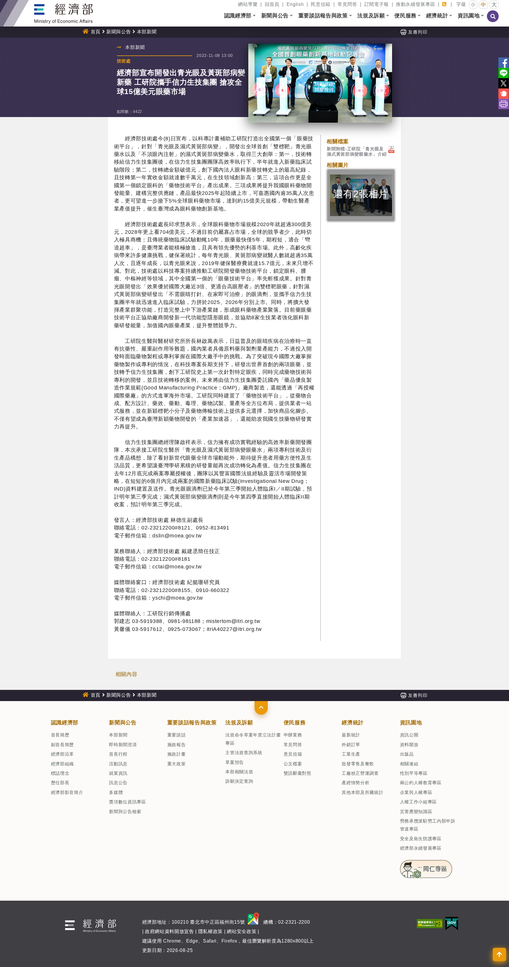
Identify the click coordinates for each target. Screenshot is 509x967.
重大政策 (176, 763)
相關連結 (409, 763)
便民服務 (295, 723)
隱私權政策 (210, 931)
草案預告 (234, 762)
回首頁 (272, 4)
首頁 (95, 31)
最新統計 (351, 734)
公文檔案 (293, 763)
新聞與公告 (118, 31)
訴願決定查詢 (239, 781)
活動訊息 (118, 763)
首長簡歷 (60, 734)
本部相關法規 (239, 771)
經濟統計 (353, 723)
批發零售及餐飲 (358, 763)
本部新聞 (118, 734)
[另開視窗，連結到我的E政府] (451, 923)
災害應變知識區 (416, 811)
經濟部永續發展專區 (421, 848)
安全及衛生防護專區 (421, 838)
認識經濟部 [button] (238, 16)
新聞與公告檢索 (125, 811)
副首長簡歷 (62, 744)
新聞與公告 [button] (275, 16)
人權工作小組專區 (418, 801)
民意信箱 (320, 4)
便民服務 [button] (405, 16)
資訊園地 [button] (469, 16)
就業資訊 (118, 773)
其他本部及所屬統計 (362, 792)
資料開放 (409, 744)
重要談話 (176, 734)
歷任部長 (60, 782)
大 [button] (494, 4)
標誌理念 (60, 773)
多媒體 (116, 792)
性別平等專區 (414, 773)
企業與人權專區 (416, 792)
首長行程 (118, 754)
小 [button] (473, 4)
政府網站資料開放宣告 (169, 931)
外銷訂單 (351, 744)
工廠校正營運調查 (360, 773)
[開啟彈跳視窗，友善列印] (413, 31)
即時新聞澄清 (123, 744)
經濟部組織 (62, 763)
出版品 (407, 754)
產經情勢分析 (355, 782)
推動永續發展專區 (415, 4)
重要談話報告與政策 (192, 723)
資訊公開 (409, 734)
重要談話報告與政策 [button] (323, 16)
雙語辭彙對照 (297, 773)
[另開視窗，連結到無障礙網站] (430, 923)
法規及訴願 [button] (371, 16)
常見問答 (347, 4)
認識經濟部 (64, 723)
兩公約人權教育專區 (421, 782)
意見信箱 (293, 754)
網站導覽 (248, 4)
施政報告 (176, 744)
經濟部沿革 (62, 754)
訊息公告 (118, 782)
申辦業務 (293, 734)
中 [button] (483, 5)
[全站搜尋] (493, 20)
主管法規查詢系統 (243, 752)
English (295, 4)
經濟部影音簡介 (67, 792)
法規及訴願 (239, 723)
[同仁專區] (426, 867)
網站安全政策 (241, 931)
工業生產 (351, 754)
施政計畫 (176, 754)
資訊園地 (411, 723)
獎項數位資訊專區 (127, 801)
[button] (261, 708)
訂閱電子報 (376, 4)
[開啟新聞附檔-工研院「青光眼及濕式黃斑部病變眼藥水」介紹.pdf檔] (391, 148)
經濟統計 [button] (437, 16)
